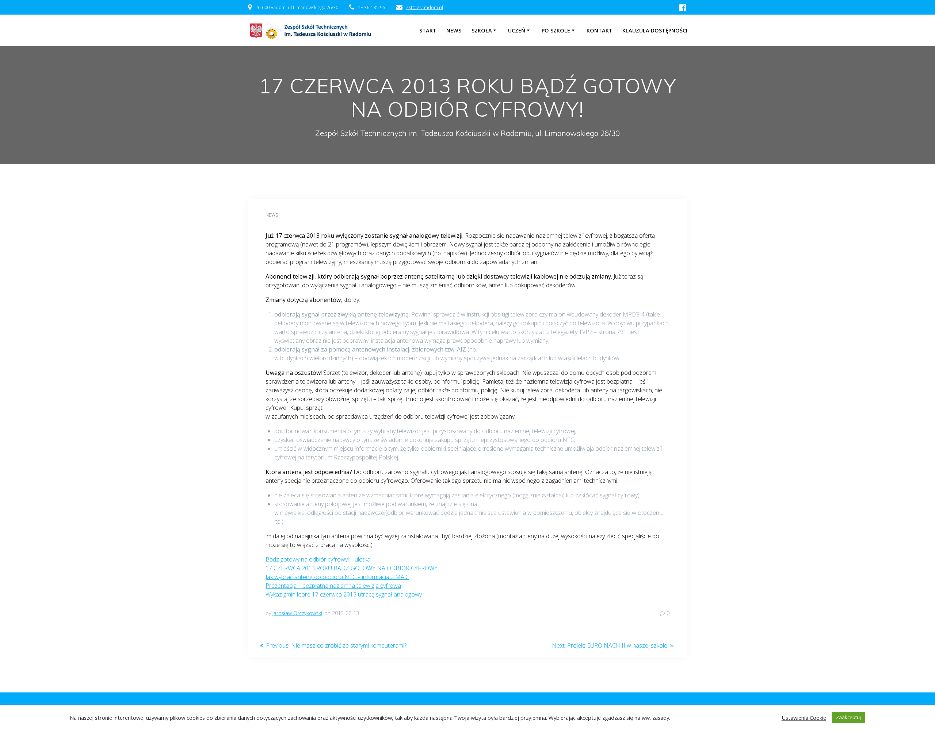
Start (427, 30)
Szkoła (482, 30)
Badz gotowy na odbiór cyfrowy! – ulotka (318, 559)
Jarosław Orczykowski (297, 613)
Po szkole (556, 30)
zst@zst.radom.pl (424, 7)
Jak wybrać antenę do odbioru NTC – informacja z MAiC (337, 577)
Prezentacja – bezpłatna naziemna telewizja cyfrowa (333, 586)
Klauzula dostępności (654, 30)
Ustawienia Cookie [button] (804, 717)
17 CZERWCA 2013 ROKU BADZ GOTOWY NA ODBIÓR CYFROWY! (352, 568)
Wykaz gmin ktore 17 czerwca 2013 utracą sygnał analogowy (344, 594)
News (272, 215)
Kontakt (599, 30)
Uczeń (516, 30)
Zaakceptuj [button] (848, 717)
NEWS (453, 30)
